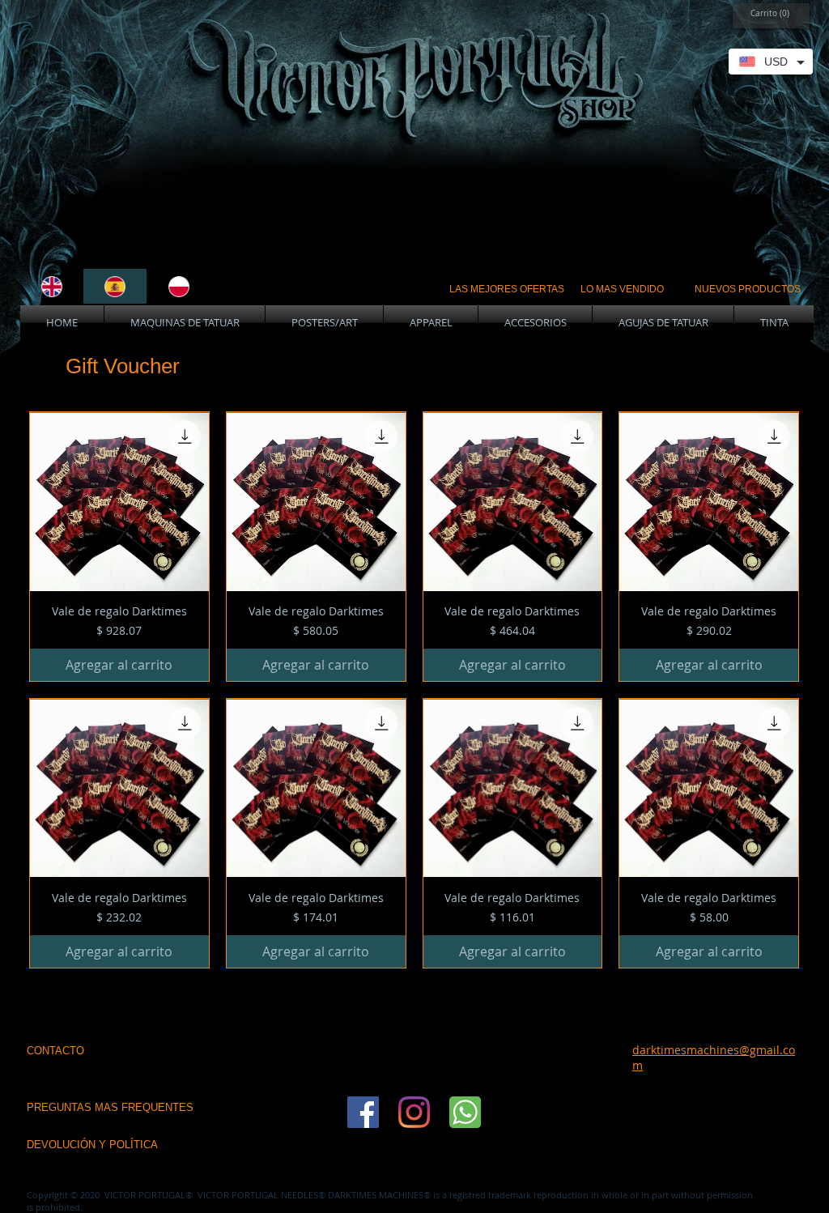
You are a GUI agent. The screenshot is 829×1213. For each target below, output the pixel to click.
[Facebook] (363, 1112)
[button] (184, 322)
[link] (767, 13)
